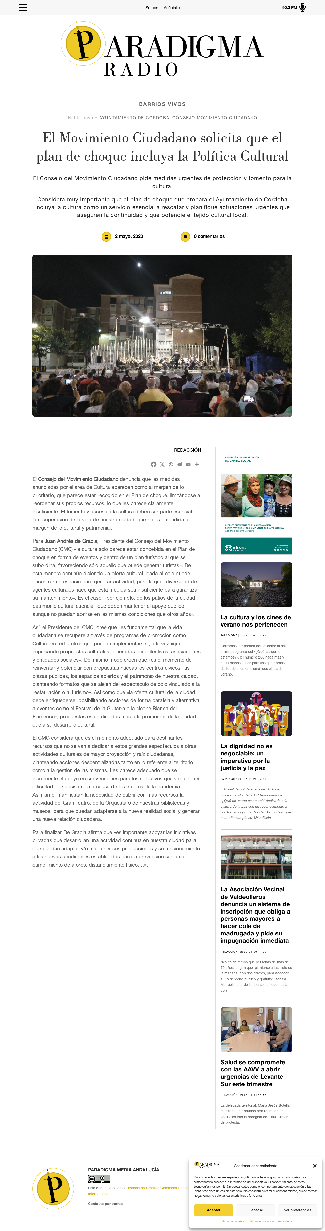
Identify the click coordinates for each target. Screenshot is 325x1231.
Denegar (256, 1210)
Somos (151, 7)
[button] (314, 1165)
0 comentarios (209, 236)
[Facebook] (153, 464)
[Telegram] (179, 464)
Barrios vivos (162, 104)
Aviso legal (285, 1221)
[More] (197, 464)
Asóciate (172, 7)
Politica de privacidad (261, 1221)
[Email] (188, 464)
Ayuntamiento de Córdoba (134, 117)
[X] (162, 464)
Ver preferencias (297, 1210)
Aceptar (213, 1210)
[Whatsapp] (171, 464)
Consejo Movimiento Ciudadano (214, 117)
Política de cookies (231, 1221)
